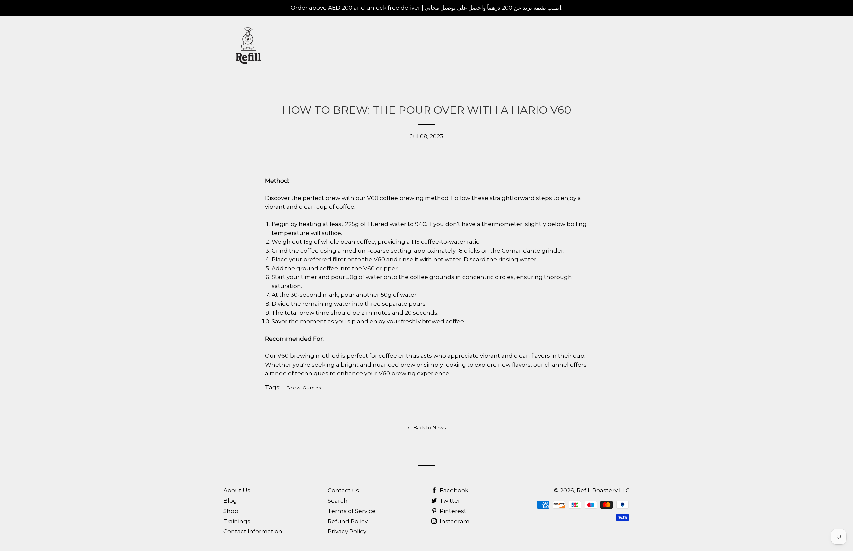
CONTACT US (600, 46)
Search (338, 500)
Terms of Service (352, 511)
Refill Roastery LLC (603, 490)
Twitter (449, 500)
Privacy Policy (347, 531)
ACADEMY (478, 46)
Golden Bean (643, 46)
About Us (236, 490)
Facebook (453, 490)
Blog (230, 500)
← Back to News (426, 428)
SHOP (516, 46)
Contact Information (252, 531)
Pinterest (452, 511)
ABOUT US (554, 46)
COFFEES (371, 46)
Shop (230, 511)
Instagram (454, 521)
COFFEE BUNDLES (423, 46)
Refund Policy (348, 521)
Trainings (236, 521)
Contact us (343, 490)
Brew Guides (304, 387)
